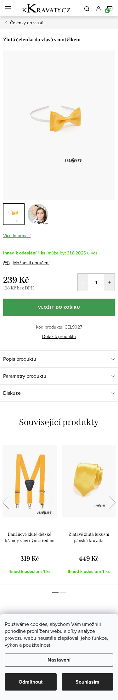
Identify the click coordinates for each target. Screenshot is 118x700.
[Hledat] (87, 8)
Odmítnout (30, 681)
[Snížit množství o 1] (83, 282)
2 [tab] (63, 592)
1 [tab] (55, 592)
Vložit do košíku (59, 307)
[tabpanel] (29, 511)
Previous (6, 502)
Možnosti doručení (31, 263)
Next (112, 502)
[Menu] (8, 8)
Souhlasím (87, 681)
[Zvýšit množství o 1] (109, 282)
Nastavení (59, 659)
